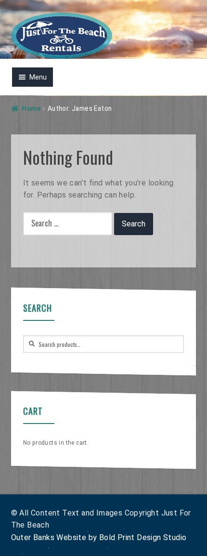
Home (31, 108)
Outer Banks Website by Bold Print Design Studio (99, 537)
